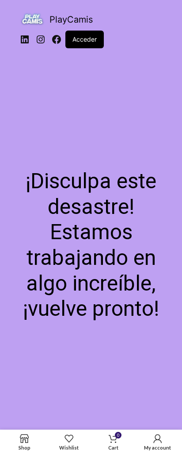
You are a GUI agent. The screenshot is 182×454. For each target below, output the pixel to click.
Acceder (84, 39)
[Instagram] (40, 39)
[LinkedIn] (24, 39)
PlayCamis (71, 19)
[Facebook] (56, 39)
